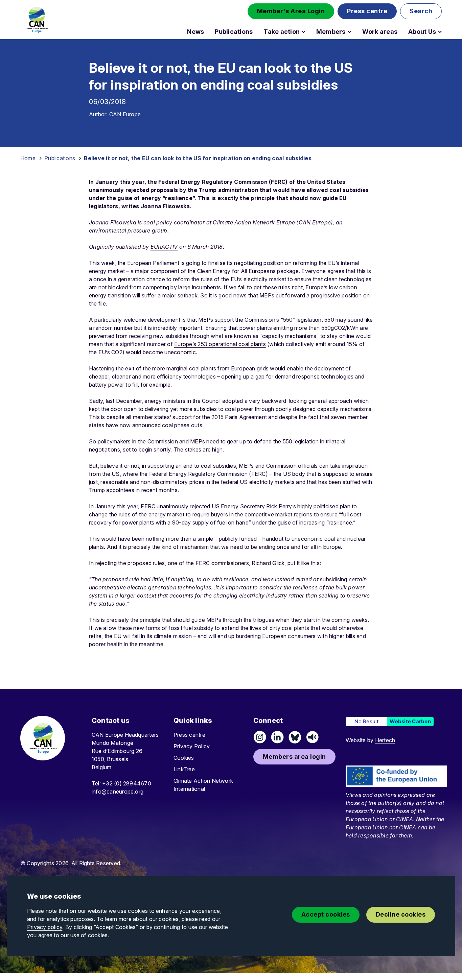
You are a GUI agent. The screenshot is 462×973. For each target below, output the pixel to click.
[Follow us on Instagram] (259, 737)
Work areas (379, 31)
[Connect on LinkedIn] (277, 737)
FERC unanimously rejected (175, 506)
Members (331, 31)
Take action (281, 31)
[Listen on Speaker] (312, 737)
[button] (291, 11)
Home (28, 158)
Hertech (385, 740)
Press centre (189, 734)
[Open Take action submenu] (303, 31)
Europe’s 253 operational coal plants (220, 344)
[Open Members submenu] (349, 31)
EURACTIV (164, 246)
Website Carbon (410, 721)
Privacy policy (44, 927)
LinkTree (184, 769)
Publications (234, 31)
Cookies (184, 757)
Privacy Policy (192, 746)
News (195, 31)
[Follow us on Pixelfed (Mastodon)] (294, 737)
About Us (422, 31)
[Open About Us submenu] (440, 31)
